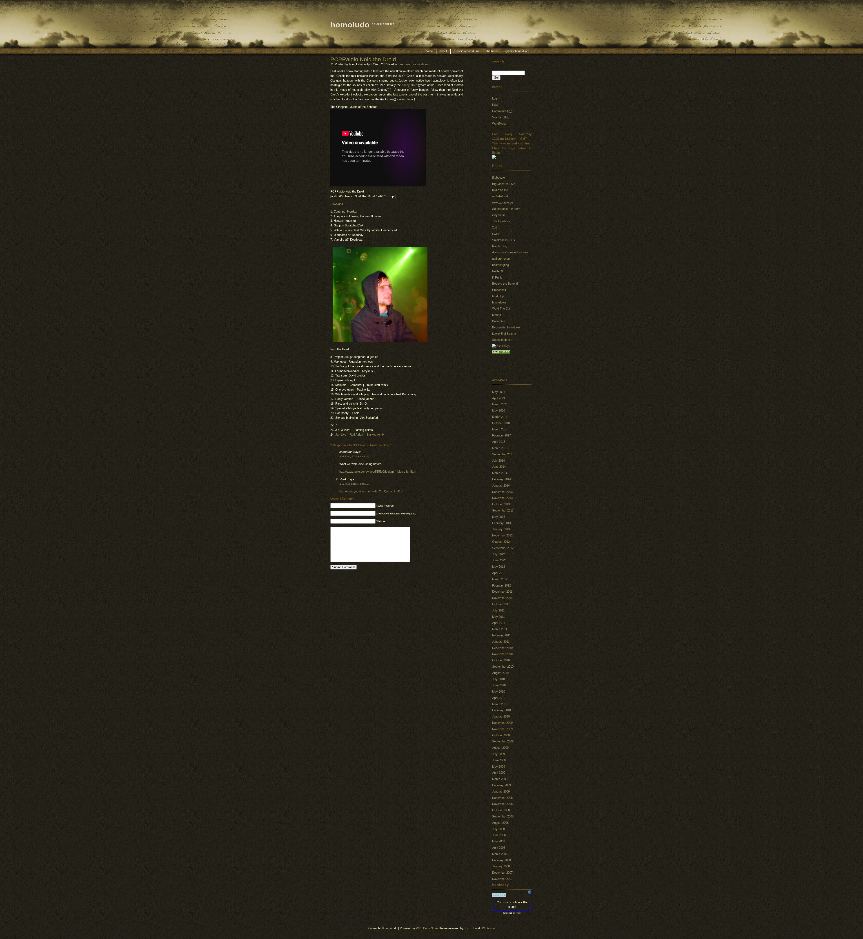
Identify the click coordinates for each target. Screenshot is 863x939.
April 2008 (498, 847)
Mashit (496, 315)
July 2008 (498, 829)
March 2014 (499, 473)
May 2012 (498, 566)
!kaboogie (498, 177)
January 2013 (501, 529)
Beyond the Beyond (505, 283)
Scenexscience (502, 339)
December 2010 (502, 648)
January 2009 (501, 791)
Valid (500, 117)
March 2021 (499, 404)
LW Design (488, 928)
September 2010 (503, 666)
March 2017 (499, 429)
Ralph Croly (499, 246)
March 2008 (499, 854)
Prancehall (499, 290)
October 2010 (501, 660)
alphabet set (500, 196)
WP (418, 928)
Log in (496, 98)
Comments (502, 111)
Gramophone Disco (517, 51)
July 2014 (498, 460)
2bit (494, 227)
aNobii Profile (499, 895)
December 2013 (502, 492)
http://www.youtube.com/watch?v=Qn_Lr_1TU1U (371, 491)
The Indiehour (501, 221)
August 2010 (500, 673)
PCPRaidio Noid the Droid (363, 59)
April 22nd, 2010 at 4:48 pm (354, 456)
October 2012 (501, 541)
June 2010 (499, 685)
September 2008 (503, 816)
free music (404, 64)
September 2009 (503, 741)
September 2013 (503, 510)
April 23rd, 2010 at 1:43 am (354, 484)
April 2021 (498, 398)
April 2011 (498, 623)
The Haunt (492, 51)
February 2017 (501, 435)
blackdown (499, 302)
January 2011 (500, 641)
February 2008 (501, 860)
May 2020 (498, 410)
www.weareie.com (503, 202)
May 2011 (498, 616)
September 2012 (503, 548)
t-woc (495, 233)
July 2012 (498, 554)
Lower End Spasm (504, 333)
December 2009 (502, 722)
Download (336, 204)
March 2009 (499, 779)
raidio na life (500, 190)
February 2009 (501, 785)
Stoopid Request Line (466, 51)
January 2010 (501, 716)
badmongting (500, 265)
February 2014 (501, 479)
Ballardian (498, 321)
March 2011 (499, 629)
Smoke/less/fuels (503, 240)
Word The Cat (501, 308)
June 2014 (499, 466)
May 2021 (498, 392)
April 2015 (498, 441)
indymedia (498, 215)
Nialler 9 (497, 271)
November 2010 (502, 654)
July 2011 (498, 610)
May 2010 (498, 691)
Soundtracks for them (506, 208)
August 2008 (500, 822)
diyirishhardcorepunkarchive (510, 252)
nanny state (409, 85)
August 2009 (500, 747)
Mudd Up (498, 296)
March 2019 (499, 417)
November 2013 (502, 498)
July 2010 (498, 679)
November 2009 (502, 729)
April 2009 (498, 772)
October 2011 (500, 604)
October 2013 (501, 504)
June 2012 (499, 560)
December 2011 (502, 591)
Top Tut (469, 928)
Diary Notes (430, 928)
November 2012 (502, 535)
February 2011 (501, 635)
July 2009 (498, 754)
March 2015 (499, 448)
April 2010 (498, 698)
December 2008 (502, 797)
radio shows (421, 64)
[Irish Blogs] (501, 346)
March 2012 (499, 579)
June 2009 (499, 760)
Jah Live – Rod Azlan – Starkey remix (360, 434)
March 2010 (499, 704)
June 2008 (499, 835)
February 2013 (501, 523)
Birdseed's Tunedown (506, 327)
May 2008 (498, 841)
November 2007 (502, 879)
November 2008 (502, 804)
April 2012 (498, 573)
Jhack (518, 913)
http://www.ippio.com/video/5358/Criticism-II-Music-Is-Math (377, 471)
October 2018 (501, 423)
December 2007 (502, 872)
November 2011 (502, 598)
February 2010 (501, 710)
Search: (498, 61)
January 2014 (501, 485)
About (443, 51)
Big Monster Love (503, 184)
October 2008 (501, 810)
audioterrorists (501, 258)
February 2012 (501, 585)
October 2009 (501, 735)
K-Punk (497, 277)
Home (429, 51)
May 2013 (498, 516)
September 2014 (503, 454)
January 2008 (501, 866)
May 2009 (498, 766)
